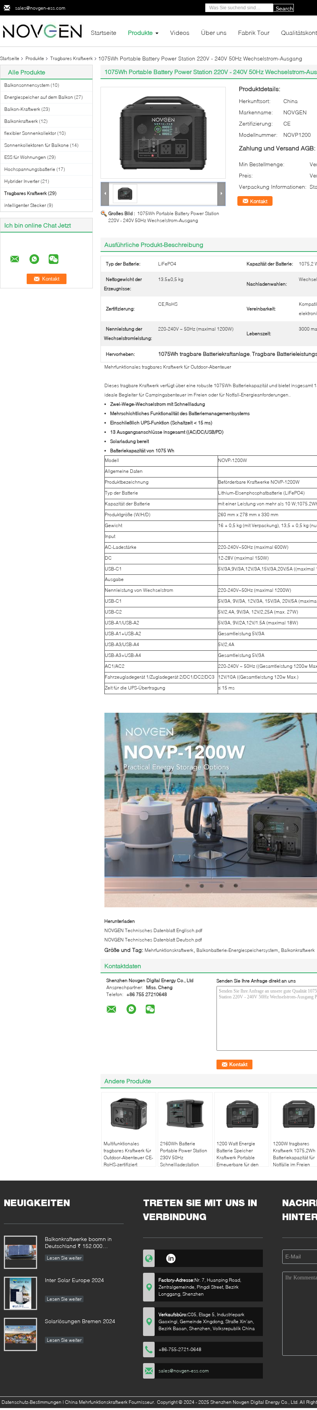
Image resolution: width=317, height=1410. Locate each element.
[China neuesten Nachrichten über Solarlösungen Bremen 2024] (20, 1334)
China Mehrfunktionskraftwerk (96, 1402)
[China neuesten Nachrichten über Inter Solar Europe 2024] (20, 1293)
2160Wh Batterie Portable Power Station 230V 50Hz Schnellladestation (183, 1154)
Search (284, 8)
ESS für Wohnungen (25, 157)
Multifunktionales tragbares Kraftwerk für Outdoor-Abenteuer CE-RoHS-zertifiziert (128, 1154)
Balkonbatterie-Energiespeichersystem (237, 950)
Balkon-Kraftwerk (22, 109)
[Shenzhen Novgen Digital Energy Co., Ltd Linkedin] (171, 1257)
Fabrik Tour (253, 32)
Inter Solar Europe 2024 (74, 1280)
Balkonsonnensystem (26, 85)
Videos (179, 32)
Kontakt (259, 201)
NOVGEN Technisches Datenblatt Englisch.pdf (153, 930)
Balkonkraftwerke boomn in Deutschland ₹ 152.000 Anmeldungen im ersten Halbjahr (78, 1243)
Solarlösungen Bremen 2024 (80, 1321)
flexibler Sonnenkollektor (30, 133)
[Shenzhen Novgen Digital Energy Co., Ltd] (42, 30)
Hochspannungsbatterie (29, 169)
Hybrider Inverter (21, 181)
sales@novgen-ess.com (40, 8)
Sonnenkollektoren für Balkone (36, 145)
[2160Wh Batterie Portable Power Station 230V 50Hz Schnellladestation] (185, 1114)
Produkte (140, 32)
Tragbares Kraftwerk (71, 58)
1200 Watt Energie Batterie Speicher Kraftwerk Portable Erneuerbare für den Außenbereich (237, 1157)
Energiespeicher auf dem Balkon (38, 97)
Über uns (214, 32)
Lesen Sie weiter (64, 1258)
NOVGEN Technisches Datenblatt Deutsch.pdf (153, 940)
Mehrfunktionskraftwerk (169, 950)
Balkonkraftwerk (21, 121)
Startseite (103, 32)
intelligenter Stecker (25, 205)
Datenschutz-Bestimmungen (31, 1402)
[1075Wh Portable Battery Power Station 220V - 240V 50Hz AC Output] (163, 133)
